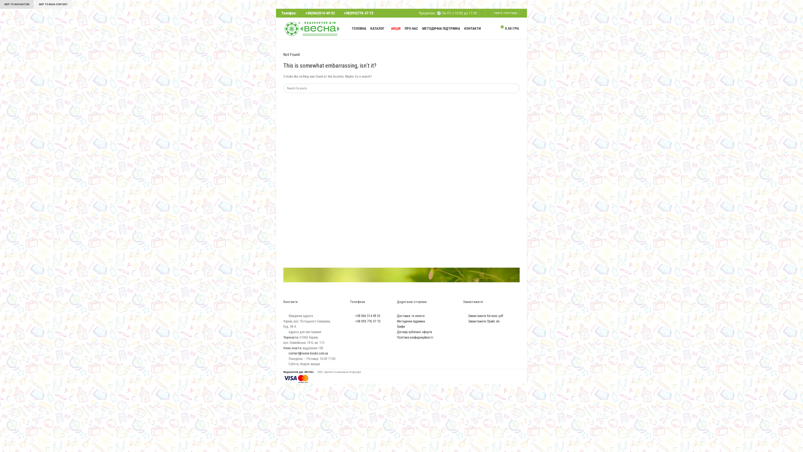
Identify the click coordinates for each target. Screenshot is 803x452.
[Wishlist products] (488, 13)
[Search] (493, 28)
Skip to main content (53, 4)
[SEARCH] (515, 88)
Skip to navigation (16, 4)
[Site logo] (312, 28)
